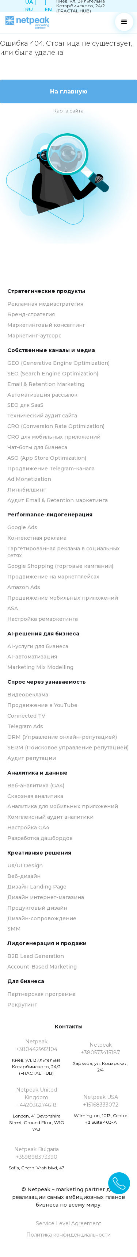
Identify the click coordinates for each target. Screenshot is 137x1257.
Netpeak (36, 1041)
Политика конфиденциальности (68, 1234)
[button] (124, 22)
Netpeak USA (100, 1097)
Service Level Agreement (68, 1223)
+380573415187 (100, 1052)
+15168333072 (100, 1104)
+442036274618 (36, 1105)
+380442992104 (36, 1049)
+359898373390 (36, 1157)
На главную (68, 91)
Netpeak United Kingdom (36, 1093)
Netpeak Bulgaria (36, 1149)
